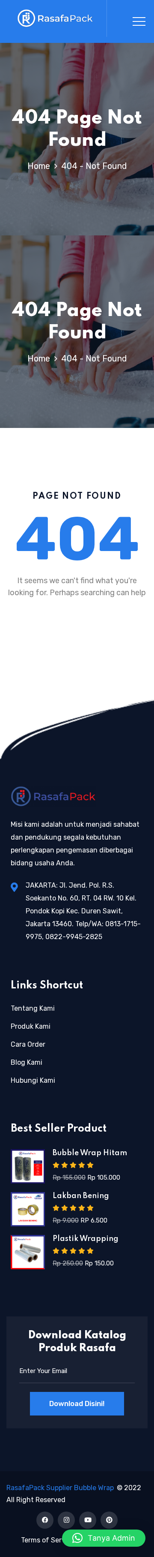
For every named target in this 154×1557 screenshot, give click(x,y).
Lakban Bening (81, 1196)
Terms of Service (48, 1540)
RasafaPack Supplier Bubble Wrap (60, 1488)
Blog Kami (26, 1062)
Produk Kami (30, 1026)
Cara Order (28, 1044)
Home (40, 166)
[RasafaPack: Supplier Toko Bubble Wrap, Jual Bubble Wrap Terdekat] (55, 18)
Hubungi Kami (33, 1080)
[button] (103, 1538)
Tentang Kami (33, 1008)
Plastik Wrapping (85, 1239)
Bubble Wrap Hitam (90, 1153)
